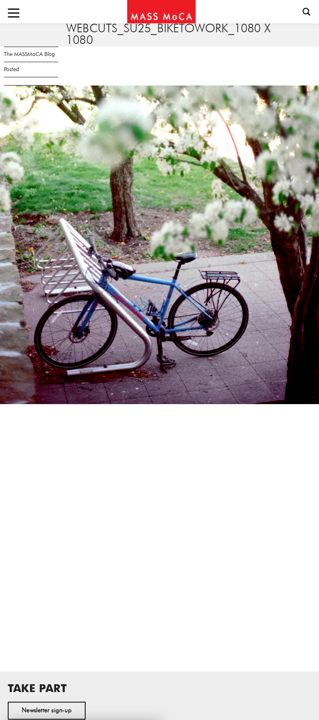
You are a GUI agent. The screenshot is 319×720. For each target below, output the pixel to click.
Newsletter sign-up (47, 711)
